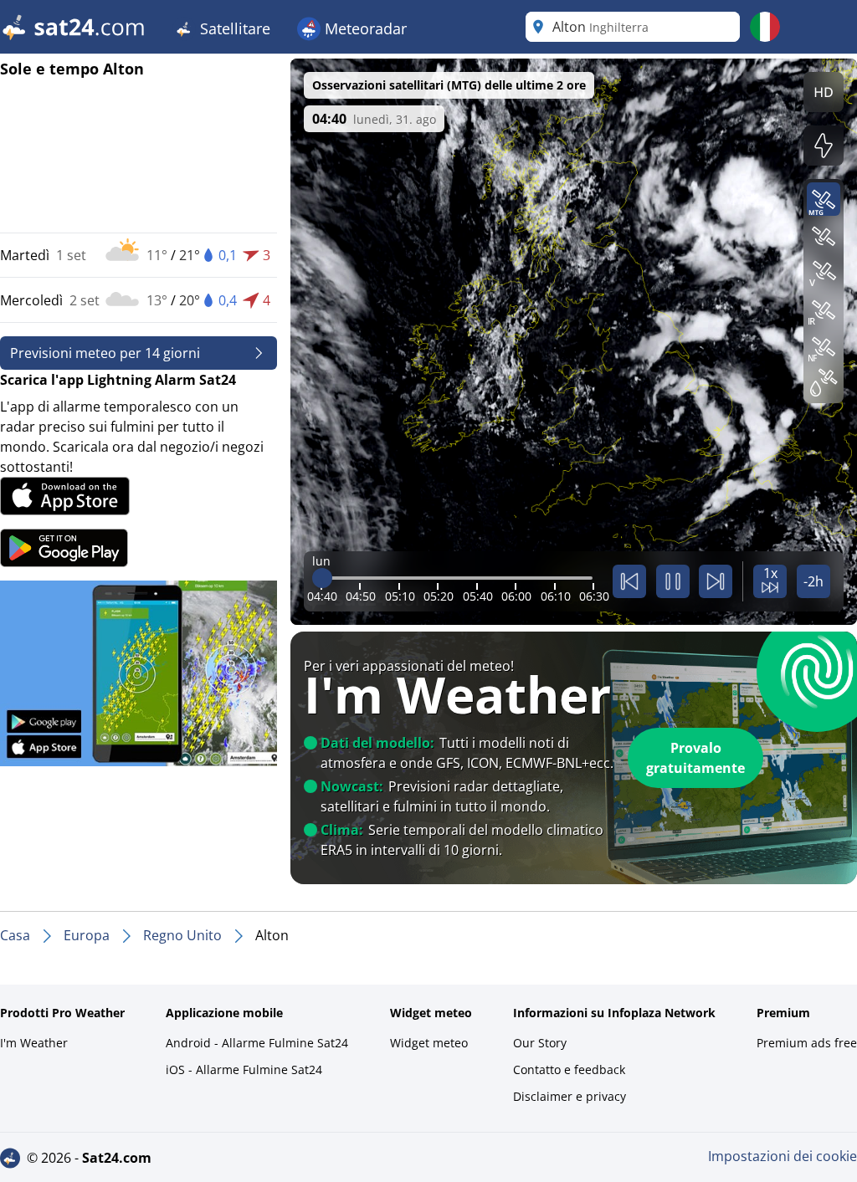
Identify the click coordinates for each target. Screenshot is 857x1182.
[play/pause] (673, 581)
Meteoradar (364, 28)
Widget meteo (429, 1043)
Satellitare (233, 28)
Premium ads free (807, 1043)
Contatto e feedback (569, 1069)
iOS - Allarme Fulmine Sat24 (244, 1069)
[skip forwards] (715, 581)
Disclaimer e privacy (569, 1096)
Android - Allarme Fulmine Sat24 (257, 1043)
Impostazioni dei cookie (782, 1156)
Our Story (540, 1043)
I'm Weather (34, 1043)
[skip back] (629, 581)
